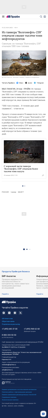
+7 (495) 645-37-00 (9, 329)
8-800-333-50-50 (9, 336)
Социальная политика (9, 397)
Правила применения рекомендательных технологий (19, 394)
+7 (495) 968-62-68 (32, 330)
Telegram (40, 83)
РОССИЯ (5, 192)
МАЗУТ (21, 192)
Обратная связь (8, 321)
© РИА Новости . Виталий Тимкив (13, 77)
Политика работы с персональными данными (17, 392)
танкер (13, 192)
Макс (21, 83)
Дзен (30, 83)
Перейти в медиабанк (32, 77)
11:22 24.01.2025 (7, 27)
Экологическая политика (10, 400)
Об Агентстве (7, 318)
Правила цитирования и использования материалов (19, 389)
